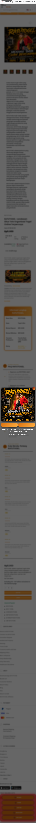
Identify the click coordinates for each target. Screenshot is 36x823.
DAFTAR (9, 425)
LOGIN (26, 425)
